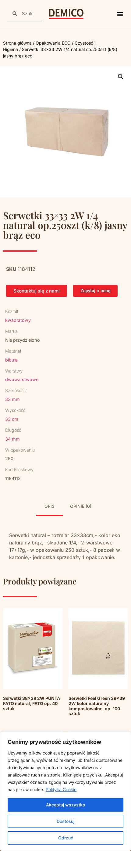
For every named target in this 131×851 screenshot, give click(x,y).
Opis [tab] (49, 506)
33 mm (12, 399)
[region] (65, 791)
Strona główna (17, 42)
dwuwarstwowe (21, 379)
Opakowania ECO (53, 42)
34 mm (12, 439)
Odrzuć (65, 837)
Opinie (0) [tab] (80, 506)
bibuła (11, 359)
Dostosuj (65, 821)
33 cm (11, 419)
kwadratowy (18, 320)
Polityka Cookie (61, 789)
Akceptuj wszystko (65, 804)
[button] (120, 14)
